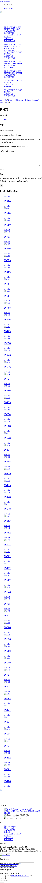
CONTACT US (9, 41)
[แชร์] (5, 880)
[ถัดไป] (3, 882)
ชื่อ (2, 170)
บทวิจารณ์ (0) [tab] (9, 120)
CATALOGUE (9, 31)
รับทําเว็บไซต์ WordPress (20, 876)
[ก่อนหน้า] (1, 882)
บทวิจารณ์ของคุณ (7, 151)
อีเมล (2, 174)
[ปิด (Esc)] (7, 880)
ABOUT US (8, 39)
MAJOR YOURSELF (12, 29)
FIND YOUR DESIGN (12, 27)
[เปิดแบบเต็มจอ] (3, 880)
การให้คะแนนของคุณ (9, 147)
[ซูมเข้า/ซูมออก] (1, 880)
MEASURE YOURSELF (13, 63)
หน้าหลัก (3, 100)
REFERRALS (9, 33)
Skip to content (5, 1)
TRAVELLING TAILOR (13, 35)
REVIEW (7, 37)
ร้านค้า (10, 100)
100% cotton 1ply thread (23, 100)
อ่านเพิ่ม (7, 206)
